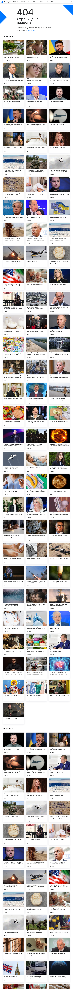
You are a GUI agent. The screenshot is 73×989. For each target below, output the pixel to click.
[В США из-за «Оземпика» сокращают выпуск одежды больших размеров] (36, 690)
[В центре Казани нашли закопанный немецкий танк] (36, 553)
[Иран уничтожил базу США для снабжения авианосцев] (59, 599)
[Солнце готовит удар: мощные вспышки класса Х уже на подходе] (59, 439)
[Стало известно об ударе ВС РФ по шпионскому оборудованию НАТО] (13, 256)
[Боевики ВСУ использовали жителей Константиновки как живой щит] (13, 759)
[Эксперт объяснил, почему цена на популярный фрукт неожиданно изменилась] (36, 485)
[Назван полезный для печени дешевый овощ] (13, 416)
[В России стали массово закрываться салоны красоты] (36, 188)
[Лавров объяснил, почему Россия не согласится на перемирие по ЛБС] (13, 74)
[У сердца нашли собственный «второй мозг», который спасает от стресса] (59, 668)
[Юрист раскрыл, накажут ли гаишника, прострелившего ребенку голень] (36, 782)
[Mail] (2, 1)
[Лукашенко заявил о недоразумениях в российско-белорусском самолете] (36, 256)
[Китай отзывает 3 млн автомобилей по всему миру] (36, 302)
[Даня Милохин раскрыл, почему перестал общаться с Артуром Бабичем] (13, 508)
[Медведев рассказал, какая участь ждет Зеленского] (59, 880)
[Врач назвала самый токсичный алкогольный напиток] (59, 576)
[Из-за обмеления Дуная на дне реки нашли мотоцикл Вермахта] (36, 348)
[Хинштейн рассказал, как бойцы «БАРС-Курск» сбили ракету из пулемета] (13, 827)
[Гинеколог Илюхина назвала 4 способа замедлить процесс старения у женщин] (13, 371)
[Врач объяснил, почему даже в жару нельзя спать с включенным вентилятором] (59, 508)
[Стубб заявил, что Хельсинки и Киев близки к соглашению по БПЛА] (59, 531)
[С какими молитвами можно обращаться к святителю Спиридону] (13, 690)
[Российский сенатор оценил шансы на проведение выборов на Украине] (36, 736)
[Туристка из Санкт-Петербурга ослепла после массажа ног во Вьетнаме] (13, 553)
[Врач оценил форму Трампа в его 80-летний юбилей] (13, 736)
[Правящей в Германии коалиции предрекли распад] (59, 302)
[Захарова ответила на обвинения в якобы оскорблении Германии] (36, 508)
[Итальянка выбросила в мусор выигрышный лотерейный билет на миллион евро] (13, 348)
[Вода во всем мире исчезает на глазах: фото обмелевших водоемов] (59, 553)
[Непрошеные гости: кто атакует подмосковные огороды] (36, 51)
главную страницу (32, 30)
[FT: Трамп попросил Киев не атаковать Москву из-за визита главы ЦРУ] (36, 393)
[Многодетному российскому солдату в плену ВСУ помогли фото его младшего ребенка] (13, 97)
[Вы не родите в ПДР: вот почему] (36, 462)
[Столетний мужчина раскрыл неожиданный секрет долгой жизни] (59, 393)
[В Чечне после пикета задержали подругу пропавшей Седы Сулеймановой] (36, 74)
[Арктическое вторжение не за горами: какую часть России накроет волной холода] (13, 165)
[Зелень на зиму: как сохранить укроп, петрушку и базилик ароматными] (13, 51)
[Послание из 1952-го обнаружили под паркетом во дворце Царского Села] (13, 188)
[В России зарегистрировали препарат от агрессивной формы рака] (36, 622)
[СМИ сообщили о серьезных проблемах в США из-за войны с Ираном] (13, 279)
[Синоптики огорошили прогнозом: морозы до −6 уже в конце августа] (13, 302)
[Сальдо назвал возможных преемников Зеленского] (59, 325)
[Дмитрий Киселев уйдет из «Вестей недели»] (36, 97)
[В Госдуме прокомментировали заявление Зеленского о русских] (13, 119)
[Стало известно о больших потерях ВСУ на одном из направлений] (36, 439)
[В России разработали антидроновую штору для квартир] (13, 782)
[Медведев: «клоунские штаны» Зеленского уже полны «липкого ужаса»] (59, 74)
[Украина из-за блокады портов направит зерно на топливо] (13, 234)
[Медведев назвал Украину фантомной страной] (59, 645)
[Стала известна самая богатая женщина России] (36, 416)
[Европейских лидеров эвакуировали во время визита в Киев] (59, 211)
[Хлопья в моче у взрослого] (36, 805)
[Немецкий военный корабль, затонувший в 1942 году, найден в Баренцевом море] (59, 736)
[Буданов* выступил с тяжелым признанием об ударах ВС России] (59, 188)
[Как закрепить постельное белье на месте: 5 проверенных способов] (36, 142)
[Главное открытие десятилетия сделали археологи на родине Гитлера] (36, 531)
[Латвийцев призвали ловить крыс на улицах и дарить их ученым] (13, 645)
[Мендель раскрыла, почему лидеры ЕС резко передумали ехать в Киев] (59, 462)
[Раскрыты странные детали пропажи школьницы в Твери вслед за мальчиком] (36, 371)
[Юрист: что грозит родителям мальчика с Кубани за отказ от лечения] (13, 531)
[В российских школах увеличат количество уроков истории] (36, 827)
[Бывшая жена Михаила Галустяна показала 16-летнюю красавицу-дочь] (36, 325)
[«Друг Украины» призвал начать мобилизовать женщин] (13, 393)
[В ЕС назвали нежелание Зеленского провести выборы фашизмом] (59, 97)
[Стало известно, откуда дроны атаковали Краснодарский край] (59, 165)
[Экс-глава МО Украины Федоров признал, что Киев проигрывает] (13, 668)
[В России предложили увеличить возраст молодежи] (59, 622)
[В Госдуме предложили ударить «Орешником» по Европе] (36, 119)
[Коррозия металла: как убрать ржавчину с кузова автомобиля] (59, 782)
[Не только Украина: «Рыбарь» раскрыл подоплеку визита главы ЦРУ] (13, 713)
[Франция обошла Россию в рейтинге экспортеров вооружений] (13, 462)
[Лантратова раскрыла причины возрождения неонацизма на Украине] (59, 279)
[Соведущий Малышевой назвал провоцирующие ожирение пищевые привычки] (59, 256)
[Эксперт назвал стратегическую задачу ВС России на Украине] (36, 576)
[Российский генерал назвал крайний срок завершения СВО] (36, 165)
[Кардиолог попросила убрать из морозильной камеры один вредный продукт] (13, 142)
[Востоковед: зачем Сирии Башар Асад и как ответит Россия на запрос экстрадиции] (36, 599)
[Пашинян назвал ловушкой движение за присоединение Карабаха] (36, 234)
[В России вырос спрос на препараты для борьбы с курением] (13, 485)
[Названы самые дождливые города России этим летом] (13, 599)
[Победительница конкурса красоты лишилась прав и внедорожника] (59, 142)
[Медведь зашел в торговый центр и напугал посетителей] (13, 805)
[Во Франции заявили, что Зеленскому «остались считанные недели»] (59, 51)
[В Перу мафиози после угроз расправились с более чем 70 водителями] (36, 668)
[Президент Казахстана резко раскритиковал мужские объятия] (13, 211)
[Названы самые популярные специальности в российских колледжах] (13, 622)
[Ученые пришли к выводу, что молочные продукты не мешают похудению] (13, 325)
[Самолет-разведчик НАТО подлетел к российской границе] (59, 119)
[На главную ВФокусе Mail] (7, 1)
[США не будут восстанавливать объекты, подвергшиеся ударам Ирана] (59, 348)
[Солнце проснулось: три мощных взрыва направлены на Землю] (59, 485)
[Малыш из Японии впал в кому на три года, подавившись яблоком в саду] (59, 416)
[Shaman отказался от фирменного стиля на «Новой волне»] (13, 439)
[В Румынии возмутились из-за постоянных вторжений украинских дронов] (59, 805)
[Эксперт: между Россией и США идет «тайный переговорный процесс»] (59, 759)
